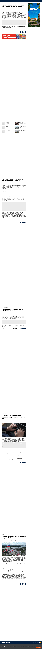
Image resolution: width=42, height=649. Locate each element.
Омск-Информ (8, 1)
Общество (9, 3)
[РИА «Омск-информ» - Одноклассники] (36, 643)
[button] (2, 1)
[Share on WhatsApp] (25, 32)
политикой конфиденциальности (7, 647)
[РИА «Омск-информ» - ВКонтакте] (33, 643)
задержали (10, 457)
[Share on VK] (20, 32)
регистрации (4, 572)
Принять (38, 647)
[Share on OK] (22, 32)
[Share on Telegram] (24, 32)
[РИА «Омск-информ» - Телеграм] (38, 643)
